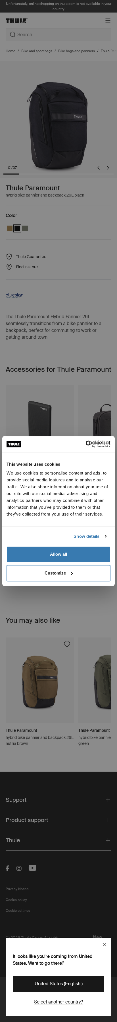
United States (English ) (59, 984)
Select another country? (58, 1002)
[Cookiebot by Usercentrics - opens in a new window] (85, 444)
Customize (55, 573)
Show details (86, 536)
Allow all (58, 554)
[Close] (104, 944)
